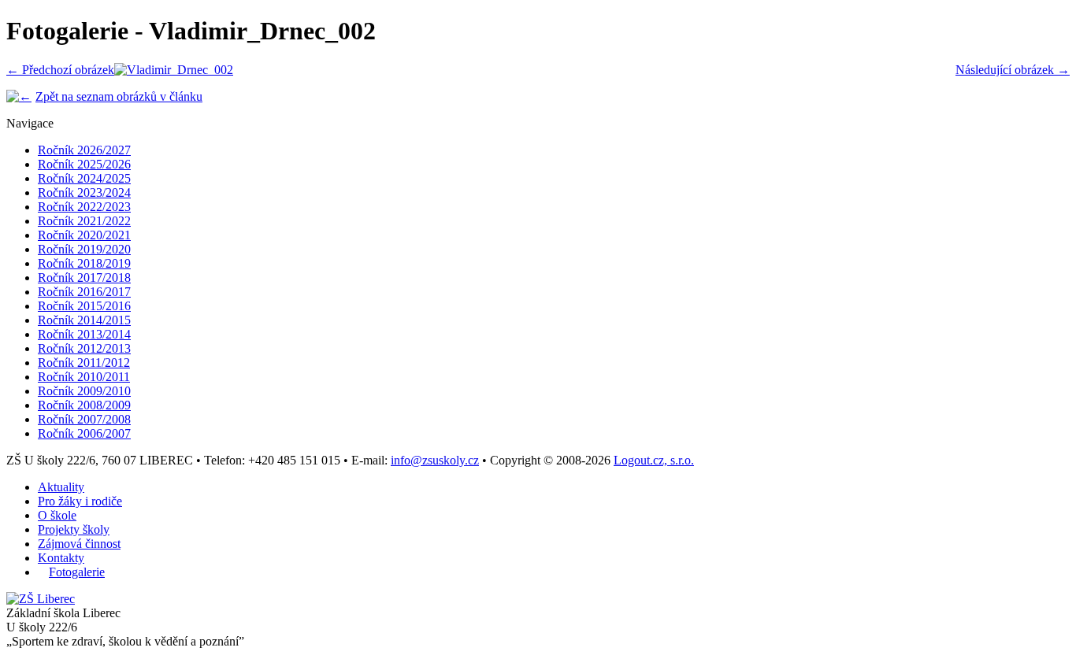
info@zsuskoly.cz (435, 460)
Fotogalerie (77, 572)
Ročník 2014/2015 (84, 320)
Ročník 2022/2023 (84, 206)
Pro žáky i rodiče (80, 501)
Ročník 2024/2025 (84, 178)
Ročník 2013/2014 (84, 334)
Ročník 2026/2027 (84, 150)
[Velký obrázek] (173, 69)
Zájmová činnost (79, 543)
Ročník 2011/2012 (84, 362)
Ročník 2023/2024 (84, 192)
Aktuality (61, 487)
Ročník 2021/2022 (84, 221)
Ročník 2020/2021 (84, 235)
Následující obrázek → (1012, 69)
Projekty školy (73, 529)
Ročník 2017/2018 (84, 277)
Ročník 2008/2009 (84, 405)
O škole (57, 515)
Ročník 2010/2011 (84, 376)
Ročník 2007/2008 (84, 419)
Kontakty (61, 557)
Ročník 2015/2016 (84, 306)
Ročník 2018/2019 (84, 263)
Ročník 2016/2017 (84, 291)
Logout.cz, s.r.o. (654, 460)
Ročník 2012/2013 (84, 348)
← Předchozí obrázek (60, 69)
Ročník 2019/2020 (84, 249)
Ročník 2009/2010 (84, 391)
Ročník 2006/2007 (84, 433)
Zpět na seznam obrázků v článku (118, 96)
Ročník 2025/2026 (84, 164)
